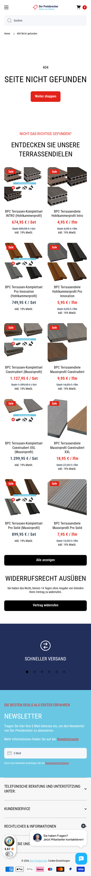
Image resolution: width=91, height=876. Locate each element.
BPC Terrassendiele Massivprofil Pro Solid (67, 525)
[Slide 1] (27, 672)
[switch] (9, 854)
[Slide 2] (34, 672)
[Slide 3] (42, 672)
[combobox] (45, 20)
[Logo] (45, 7)
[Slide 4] (49, 672)
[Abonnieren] (81, 753)
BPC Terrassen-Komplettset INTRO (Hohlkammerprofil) (24, 213)
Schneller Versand (45, 658)
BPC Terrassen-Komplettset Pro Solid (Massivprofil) (24, 525)
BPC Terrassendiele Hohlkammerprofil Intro (67, 213)
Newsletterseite (68, 739)
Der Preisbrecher (39, 860)
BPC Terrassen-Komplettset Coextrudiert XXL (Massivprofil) (24, 447)
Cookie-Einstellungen (59, 860)
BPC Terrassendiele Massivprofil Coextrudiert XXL (67, 447)
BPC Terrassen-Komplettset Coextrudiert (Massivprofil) (24, 369)
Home (7, 33)
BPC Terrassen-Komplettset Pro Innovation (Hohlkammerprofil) (24, 291)
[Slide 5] (56, 672)
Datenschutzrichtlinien (57, 763)
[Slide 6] (64, 672)
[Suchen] (8, 20)
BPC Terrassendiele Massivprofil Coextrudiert (67, 369)
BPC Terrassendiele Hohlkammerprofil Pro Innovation (67, 291)
